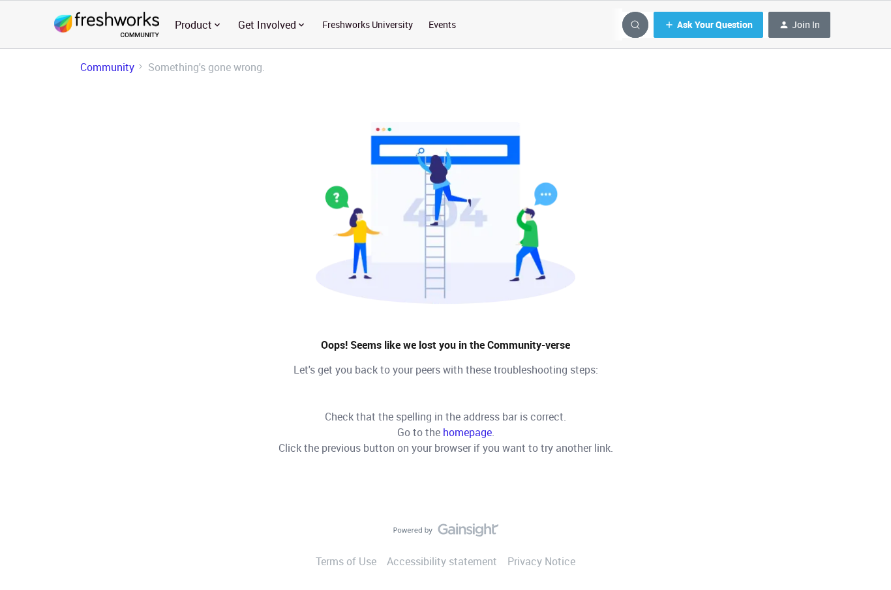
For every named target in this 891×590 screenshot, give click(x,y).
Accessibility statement (442, 561)
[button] (708, 25)
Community (107, 67)
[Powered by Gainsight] (445, 533)
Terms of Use (346, 561)
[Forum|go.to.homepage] (106, 25)
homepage (467, 432)
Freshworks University (367, 24)
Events (442, 24)
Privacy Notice (541, 561)
